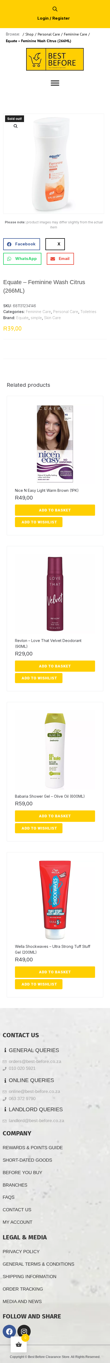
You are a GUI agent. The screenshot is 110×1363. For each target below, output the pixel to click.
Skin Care (52, 317)
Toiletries (88, 311)
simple (36, 317)
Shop (29, 34)
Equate (22, 317)
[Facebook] (9, 1331)
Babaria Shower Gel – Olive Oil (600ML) (50, 796)
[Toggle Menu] (55, 82)
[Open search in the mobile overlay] (55, 9)
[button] (15, 125)
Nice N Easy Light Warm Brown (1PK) (47, 490)
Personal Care (49, 34)
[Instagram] (24, 1331)
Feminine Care (75, 34)
